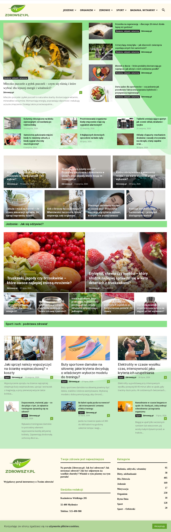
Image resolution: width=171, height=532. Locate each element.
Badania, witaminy (142, 10)
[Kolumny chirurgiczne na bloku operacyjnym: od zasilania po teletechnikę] (12, 123)
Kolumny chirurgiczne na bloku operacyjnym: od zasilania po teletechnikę (38, 122)
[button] (163, 10)
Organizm (86, 10)
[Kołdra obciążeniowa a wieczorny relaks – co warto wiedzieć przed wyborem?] (139, 172)
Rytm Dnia (122, 499)
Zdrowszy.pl (8, 92)
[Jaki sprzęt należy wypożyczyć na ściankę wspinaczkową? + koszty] (28, 348)
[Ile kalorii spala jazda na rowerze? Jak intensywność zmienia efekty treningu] (68, 406)
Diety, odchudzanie (126, 474)
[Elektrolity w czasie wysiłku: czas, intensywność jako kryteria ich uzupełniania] (142, 348)
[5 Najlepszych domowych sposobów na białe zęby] (69, 139)
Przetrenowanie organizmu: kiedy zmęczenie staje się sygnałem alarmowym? (93, 122)
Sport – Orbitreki (126, 509)
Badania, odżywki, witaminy (15, 78)
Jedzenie (68, 10)
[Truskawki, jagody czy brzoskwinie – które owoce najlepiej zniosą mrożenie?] (44, 266)
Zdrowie (104, 10)
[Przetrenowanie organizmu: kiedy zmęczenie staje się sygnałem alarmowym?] (69, 123)
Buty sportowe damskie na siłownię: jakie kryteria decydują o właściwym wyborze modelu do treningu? (85, 370)
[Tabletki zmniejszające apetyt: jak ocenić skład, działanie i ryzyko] (125, 123)
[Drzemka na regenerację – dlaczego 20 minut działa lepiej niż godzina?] (101, 31)
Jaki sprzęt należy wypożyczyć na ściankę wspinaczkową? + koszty (28, 368)
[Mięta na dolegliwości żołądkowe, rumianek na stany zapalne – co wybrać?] (30, 172)
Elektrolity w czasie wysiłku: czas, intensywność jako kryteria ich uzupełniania (139, 368)
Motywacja (122, 489)
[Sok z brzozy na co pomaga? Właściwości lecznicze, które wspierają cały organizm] (64, 204)
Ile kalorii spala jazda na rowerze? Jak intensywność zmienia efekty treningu (94, 406)
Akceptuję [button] (159, 526)
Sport (120, 10)
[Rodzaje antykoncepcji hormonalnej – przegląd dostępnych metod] (145, 204)
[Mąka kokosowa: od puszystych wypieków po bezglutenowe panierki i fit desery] (118, 304)
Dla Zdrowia (123, 479)
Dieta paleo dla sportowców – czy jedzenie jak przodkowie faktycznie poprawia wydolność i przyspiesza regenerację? (137, 90)
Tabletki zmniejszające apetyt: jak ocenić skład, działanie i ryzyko (151, 122)
